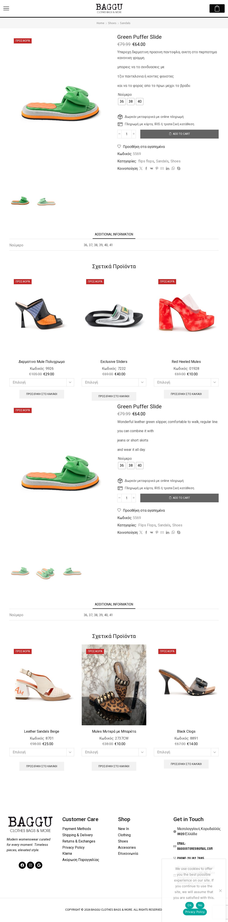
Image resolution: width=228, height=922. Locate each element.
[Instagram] (30, 865)
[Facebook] (146, 168)
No (200, 905)
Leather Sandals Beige (41, 731)
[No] (220, 890)
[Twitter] (141, 168)
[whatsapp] (173, 168)
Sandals (125, 23)
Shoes (112, 23)
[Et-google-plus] (38, 865)
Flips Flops (147, 525)
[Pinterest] (156, 168)
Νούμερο (125, 94)
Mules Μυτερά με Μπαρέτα (114, 731)
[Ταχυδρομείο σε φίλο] (162, 168)
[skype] (178, 168)
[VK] (151, 168)
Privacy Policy (195, 912)
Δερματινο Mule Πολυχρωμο (42, 362)
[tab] (114, 234)
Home (100, 23)
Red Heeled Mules (186, 362)
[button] (6, 8)
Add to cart (181, 133)
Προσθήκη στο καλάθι (41, 394)
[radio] (121, 101)
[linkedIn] (167, 168)
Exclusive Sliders (113, 362)
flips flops (146, 161)
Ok (189, 905)
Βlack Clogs (186, 731)
